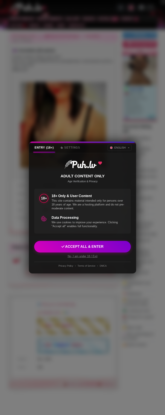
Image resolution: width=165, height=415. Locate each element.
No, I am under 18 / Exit (83, 256)
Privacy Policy (65, 266)
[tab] (44, 147)
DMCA (103, 266)
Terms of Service (86, 266)
